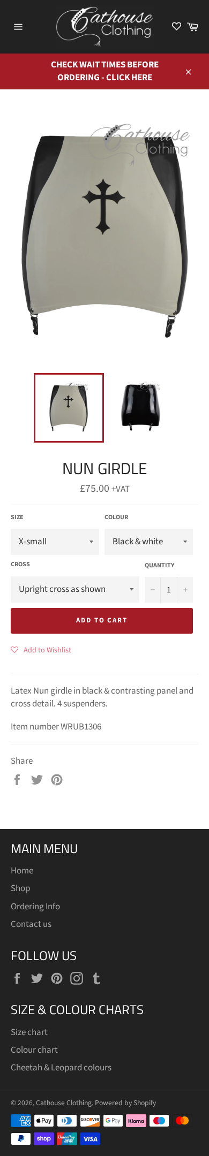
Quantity (159, 565)
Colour (116, 517)
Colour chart (34, 1050)
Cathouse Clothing (64, 1103)
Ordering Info (35, 906)
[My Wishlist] (176, 27)
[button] (41, 649)
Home (22, 870)
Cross (20, 564)
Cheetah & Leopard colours (61, 1067)
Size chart (29, 1032)
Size (17, 517)
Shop (20, 888)
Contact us (31, 924)
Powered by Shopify (125, 1103)
